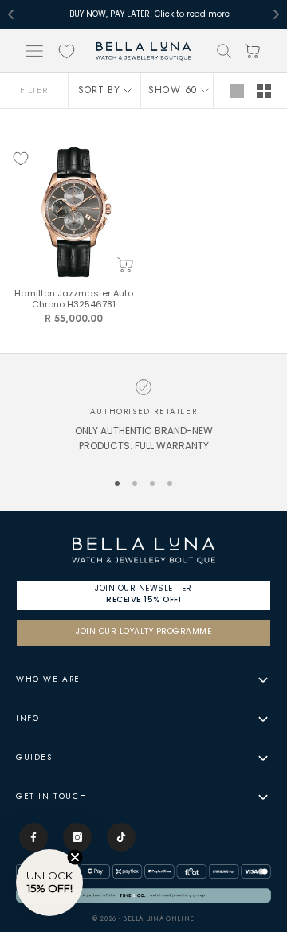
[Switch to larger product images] (237, 91)
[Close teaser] (75, 857)
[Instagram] (77, 837)
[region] (143, 417)
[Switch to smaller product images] (264, 91)
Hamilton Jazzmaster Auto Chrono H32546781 (73, 299)
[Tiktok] (121, 837)
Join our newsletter (143, 593)
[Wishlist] (66, 51)
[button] (49, 882)
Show (164, 90)
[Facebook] (33, 837)
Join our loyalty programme (143, 632)
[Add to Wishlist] (21, 158)
